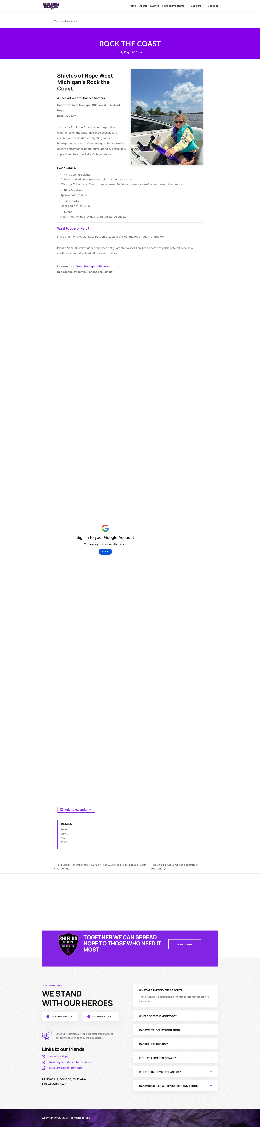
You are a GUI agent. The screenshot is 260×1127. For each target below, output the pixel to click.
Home (132, 6)
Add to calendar (76, 809)
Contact (212, 6)
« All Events (64, 24)
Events (154, 6)
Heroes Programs (173, 6)
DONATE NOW (184, 944)
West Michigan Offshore (92, 266)
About (143, 6)
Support (196, 6)
